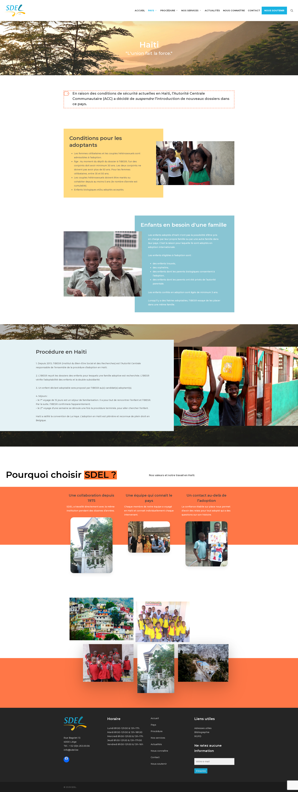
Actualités (156, 744)
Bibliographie (201, 732)
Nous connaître (159, 750)
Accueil (155, 718)
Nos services (158, 737)
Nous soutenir (159, 763)
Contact (155, 757)
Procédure (157, 731)
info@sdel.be (71, 749)
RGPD (197, 736)
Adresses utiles (203, 728)
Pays (153, 724)
